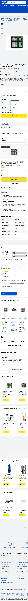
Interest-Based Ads (18, 594)
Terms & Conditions (9, 594)
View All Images (5, 318)
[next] (25, 280)
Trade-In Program (5, 566)
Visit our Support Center (22, 555)
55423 (10, 112)
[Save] (2, 119)
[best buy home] (4, 2)
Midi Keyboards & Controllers (11, 20)
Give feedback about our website (20, 589)
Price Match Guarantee (6, 562)
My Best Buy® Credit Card (6, 573)
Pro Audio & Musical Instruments (13, 18)
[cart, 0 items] (27, 2)
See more (2, 84)
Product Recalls (4, 564)
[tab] (5, 341)
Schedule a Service (21, 560)
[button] (5, 5)
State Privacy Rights (22, 594)
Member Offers (20, 578)
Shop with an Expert (21, 557)
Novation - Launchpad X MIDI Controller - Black (22, 321)
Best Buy (3, 18)
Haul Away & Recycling (22, 566)
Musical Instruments (5, 19)
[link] (9, 293)
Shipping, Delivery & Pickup (7, 557)
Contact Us (19, 568)
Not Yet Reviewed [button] (13, 325)
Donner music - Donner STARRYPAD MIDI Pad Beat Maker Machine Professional (14, 321)
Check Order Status (5, 555)
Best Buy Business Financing (7, 582)
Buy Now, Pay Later (5, 580)
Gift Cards (3, 568)
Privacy (13, 593)
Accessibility (3, 593)
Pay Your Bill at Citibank (6, 576)
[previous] (2, 280)
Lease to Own (4, 578)
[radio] (5, 105)
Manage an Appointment (22, 562)
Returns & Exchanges (5, 560)
